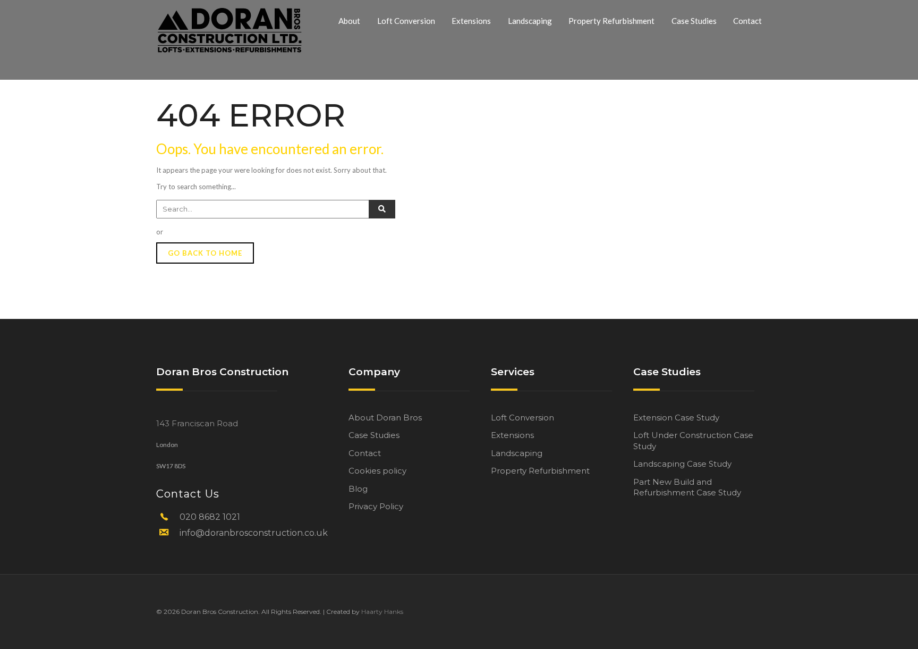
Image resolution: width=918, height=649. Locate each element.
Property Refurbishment (611, 21)
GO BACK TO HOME (205, 253)
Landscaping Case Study (682, 464)
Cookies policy (377, 471)
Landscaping (530, 21)
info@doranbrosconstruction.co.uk (254, 533)
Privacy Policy (375, 506)
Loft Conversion (406, 21)
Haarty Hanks (382, 612)
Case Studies (694, 21)
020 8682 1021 (210, 517)
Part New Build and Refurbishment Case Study (687, 487)
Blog (358, 489)
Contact (747, 21)
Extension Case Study (676, 417)
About (349, 21)
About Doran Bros (385, 417)
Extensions (471, 21)
